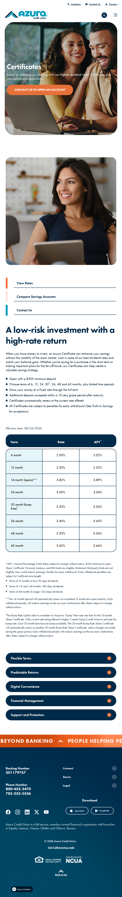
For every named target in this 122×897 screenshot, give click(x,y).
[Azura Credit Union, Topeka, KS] (26, 15)
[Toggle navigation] (115, 15)
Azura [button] (67, 777)
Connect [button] (68, 768)
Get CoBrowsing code (61, 847)
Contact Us (94, 4)
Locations (76, 4)
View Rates (25, 283)
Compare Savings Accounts (36, 296)
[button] (104, 15)
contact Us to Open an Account (39, 90)
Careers (113, 4)
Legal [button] (66, 785)
